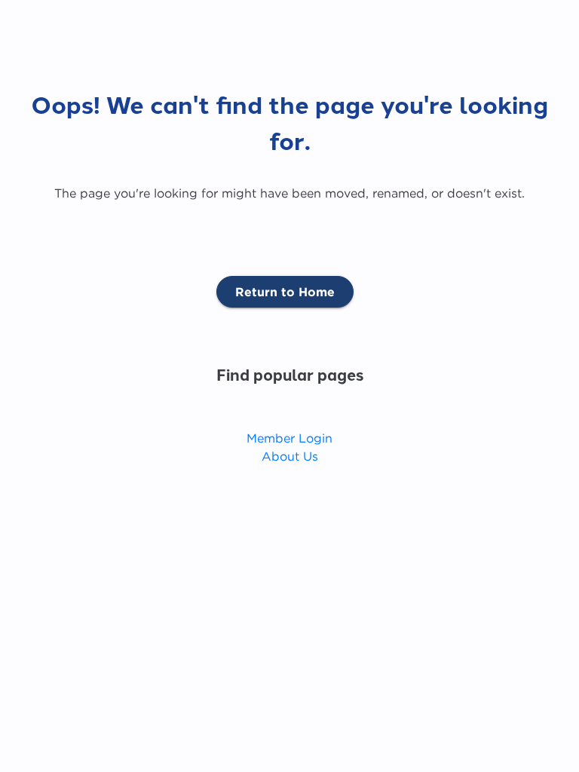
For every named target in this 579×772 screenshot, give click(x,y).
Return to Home (285, 292)
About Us (290, 456)
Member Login (289, 438)
